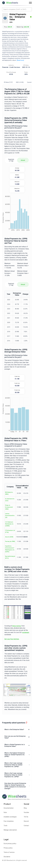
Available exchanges (10, 817)
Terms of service (9, 852)
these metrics (16, 626)
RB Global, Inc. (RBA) (9, 493)
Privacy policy (8, 848)
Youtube (26, 812)
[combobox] (17, 9)
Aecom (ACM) (9, 537)
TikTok (26, 817)
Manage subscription (10, 830)
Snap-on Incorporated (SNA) (9, 507)
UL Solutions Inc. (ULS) (10, 499)
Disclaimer (7, 857)
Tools (5, 825)
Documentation (9, 808)
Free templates (9, 821)
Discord (26, 821)
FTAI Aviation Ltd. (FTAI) (10, 531)
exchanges (25, 632)
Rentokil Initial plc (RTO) (10, 557)
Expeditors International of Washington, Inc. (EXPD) (10, 548)
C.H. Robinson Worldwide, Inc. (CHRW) (9, 524)
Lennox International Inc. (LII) (10, 515)
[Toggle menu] (30, 3)
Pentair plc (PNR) (10, 541)
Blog (25, 808)
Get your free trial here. (11, 639)
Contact (26, 825)
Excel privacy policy (10, 843)
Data (5, 812)
